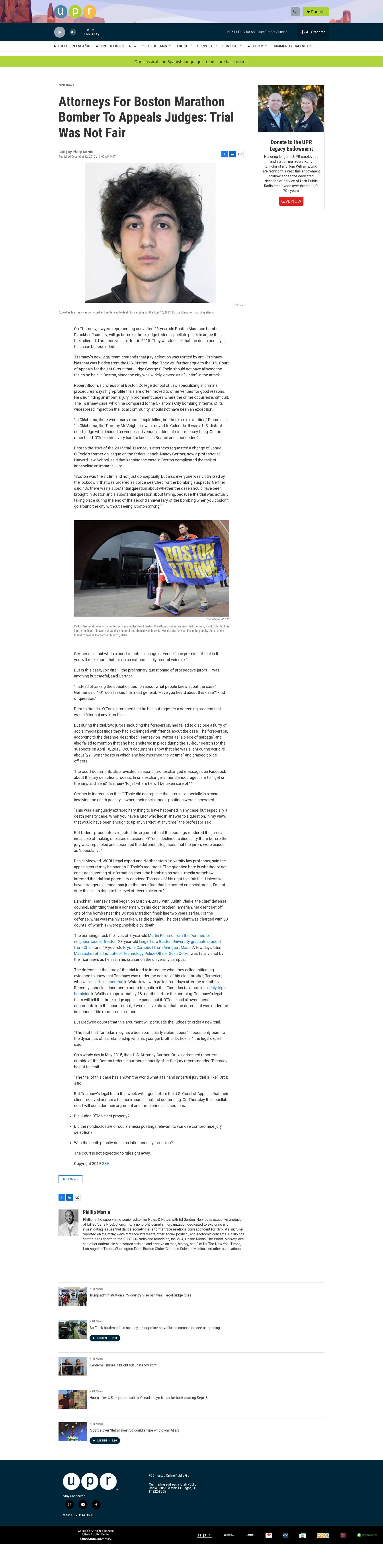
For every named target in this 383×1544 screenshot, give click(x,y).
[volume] (73, 32)
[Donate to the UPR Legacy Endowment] (291, 108)
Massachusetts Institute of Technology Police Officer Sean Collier (132, 953)
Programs (157, 46)
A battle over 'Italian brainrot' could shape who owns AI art (134, 1430)
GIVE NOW (291, 201)
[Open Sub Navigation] (142, 46)
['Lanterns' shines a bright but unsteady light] (73, 1366)
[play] (59, 32)
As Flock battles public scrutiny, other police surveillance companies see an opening (155, 1328)
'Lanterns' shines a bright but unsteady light (123, 1365)
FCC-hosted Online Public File (169, 1475)
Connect (230, 46)
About (182, 46)
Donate (317, 11)
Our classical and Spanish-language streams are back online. (191, 61)
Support (205, 46)
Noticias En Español (72, 46)
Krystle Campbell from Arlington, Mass (157, 947)
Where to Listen (110, 46)
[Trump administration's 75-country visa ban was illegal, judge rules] (73, 1296)
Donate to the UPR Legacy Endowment (291, 145)
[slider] (80, 32)
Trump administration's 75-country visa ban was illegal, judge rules (141, 1295)
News (134, 46)
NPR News (66, 85)
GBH (106, 1163)
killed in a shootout (107, 981)
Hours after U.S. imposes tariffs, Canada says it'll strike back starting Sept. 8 (149, 1398)
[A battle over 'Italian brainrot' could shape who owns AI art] (73, 1431)
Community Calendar (292, 46)
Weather (255, 46)
